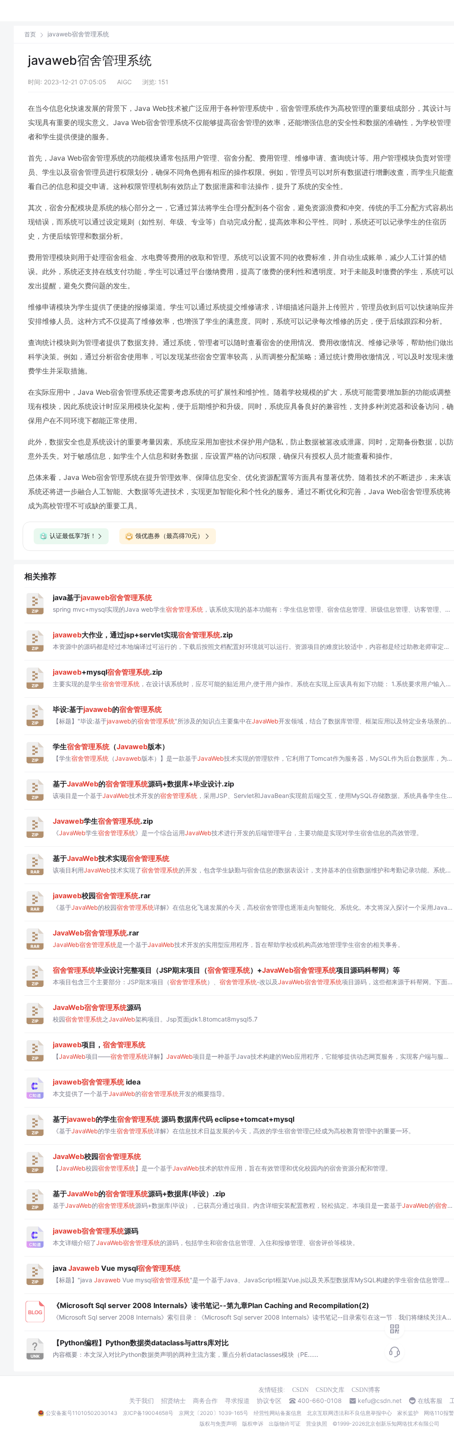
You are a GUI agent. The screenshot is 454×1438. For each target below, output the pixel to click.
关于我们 (141, 1400)
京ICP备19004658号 (148, 1413)
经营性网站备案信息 (277, 1413)
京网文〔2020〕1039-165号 (213, 1413)
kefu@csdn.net (380, 1400)
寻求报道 (237, 1400)
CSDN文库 (330, 1390)
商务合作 (205, 1400)
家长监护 (408, 1413)
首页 (30, 34)
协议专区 (269, 1400)
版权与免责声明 (218, 1423)
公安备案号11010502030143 (81, 1413)
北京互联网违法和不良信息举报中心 (349, 1413)
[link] (30, 34)
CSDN (300, 1390)
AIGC (124, 82)
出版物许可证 (285, 1423)
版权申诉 (252, 1423)
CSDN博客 (366, 1390)
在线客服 (430, 1400)
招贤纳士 (173, 1400)
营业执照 (316, 1423)
